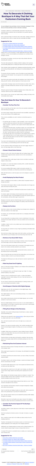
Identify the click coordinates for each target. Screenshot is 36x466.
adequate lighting (19, 316)
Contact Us (9, 463)
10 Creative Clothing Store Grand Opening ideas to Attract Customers (17, 46)
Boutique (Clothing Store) (26, 10)
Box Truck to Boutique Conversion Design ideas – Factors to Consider (17, 50)
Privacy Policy (20, 463)
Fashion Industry (18, 10)
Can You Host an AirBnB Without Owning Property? (28, 451)
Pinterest (14, 463)
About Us (27, 462)
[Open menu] (34, 5)
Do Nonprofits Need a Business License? (7, 451)
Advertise (32, 462)
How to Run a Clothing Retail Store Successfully (13, 43)
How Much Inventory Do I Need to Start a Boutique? (14, 44)
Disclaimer (27, 463)
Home (7, 10)
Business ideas (11, 10)
